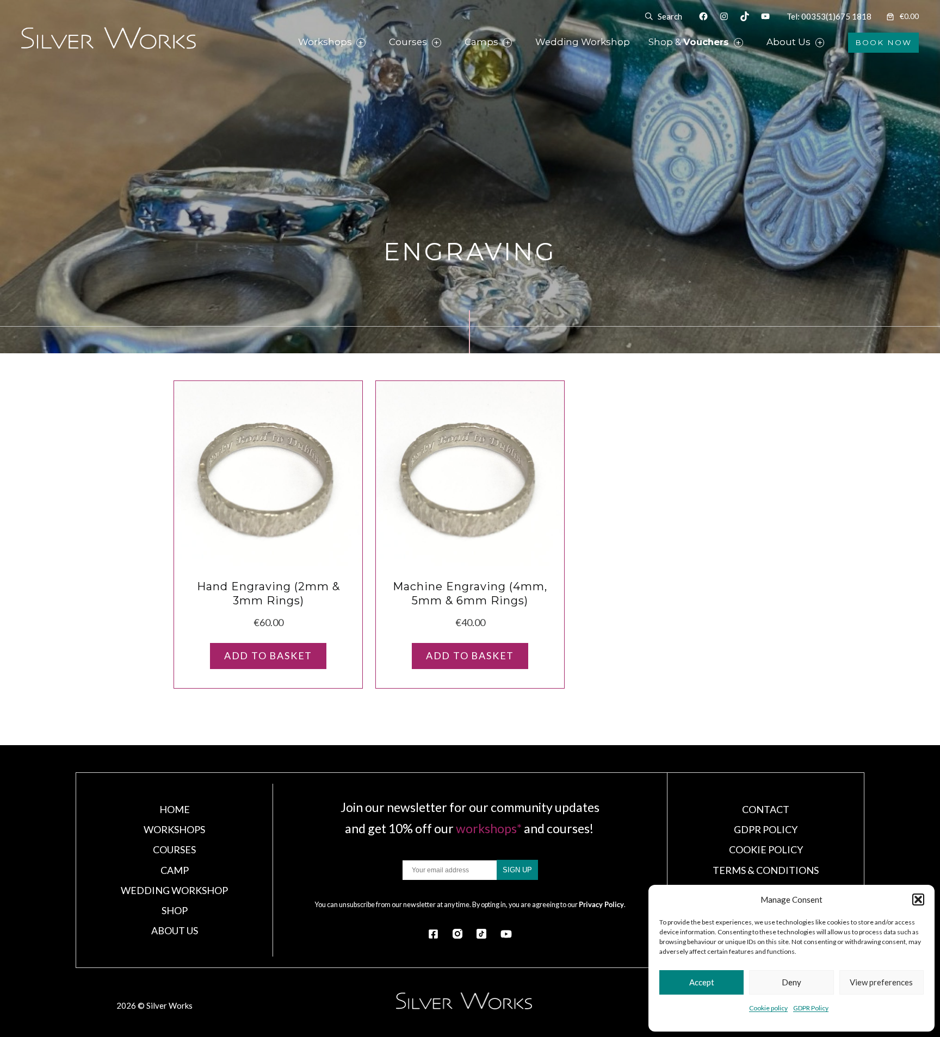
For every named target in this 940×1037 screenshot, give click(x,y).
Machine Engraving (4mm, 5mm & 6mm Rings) (470, 593)
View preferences (881, 982)
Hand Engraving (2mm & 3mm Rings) (268, 593)
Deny (791, 982)
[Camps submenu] (520, 42)
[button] (918, 899)
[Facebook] (433, 934)
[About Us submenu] (832, 42)
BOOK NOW (883, 42)
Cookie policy (768, 1008)
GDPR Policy (810, 1008)
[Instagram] (457, 933)
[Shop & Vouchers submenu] (751, 42)
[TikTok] (481, 933)
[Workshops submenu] (374, 42)
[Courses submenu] (449, 42)
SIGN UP (517, 870)
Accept (701, 982)
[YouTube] (506, 934)
